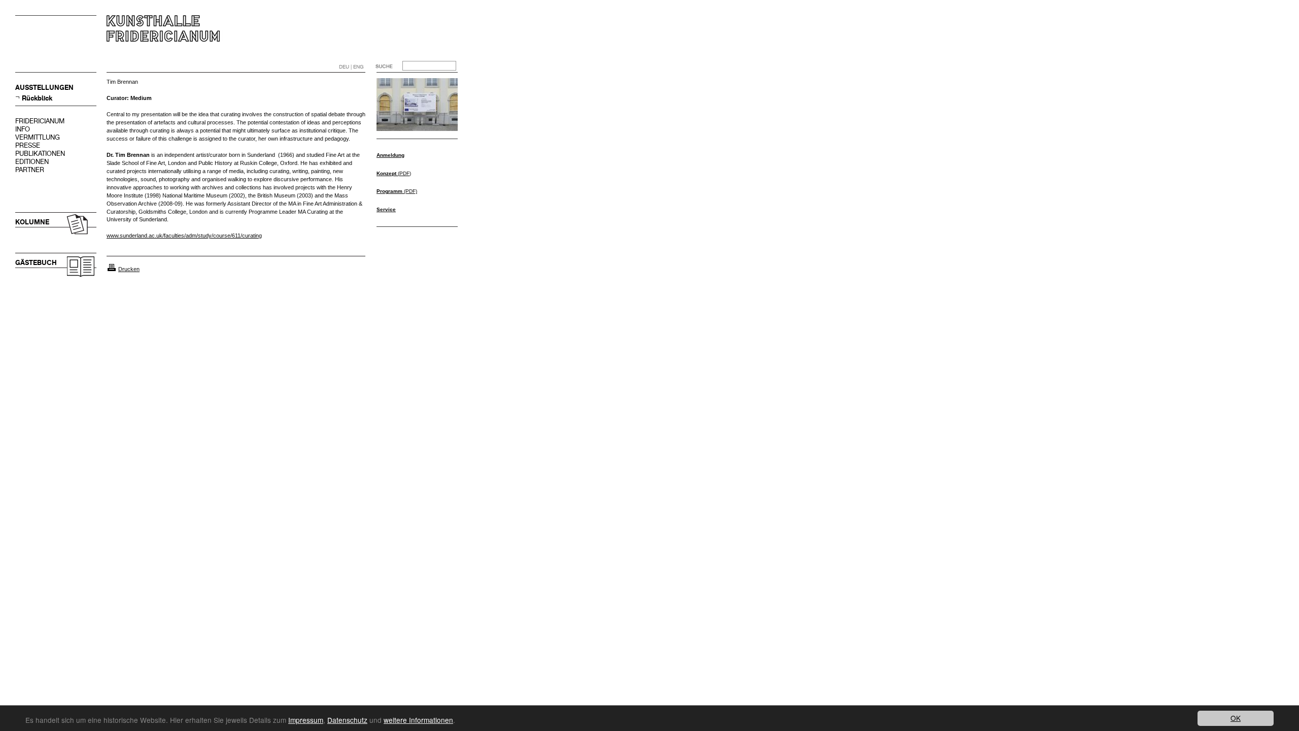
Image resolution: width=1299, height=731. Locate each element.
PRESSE (27, 145)
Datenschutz (347, 720)
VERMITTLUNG (37, 137)
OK (1235, 718)
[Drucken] (112, 269)
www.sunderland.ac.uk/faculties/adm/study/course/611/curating (184, 235)
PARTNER (29, 170)
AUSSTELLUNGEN (44, 87)
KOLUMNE (32, 222)
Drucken (129, 269)
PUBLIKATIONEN (40, 153)
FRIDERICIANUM (39, 121)
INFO (22, 129)
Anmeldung (390, 155)
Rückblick (37, 98)
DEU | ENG (351, 67)
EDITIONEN (32, 161)
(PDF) (394, 173)
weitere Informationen (418, 720)
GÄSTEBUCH (36, 263)
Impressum (305, 720)
